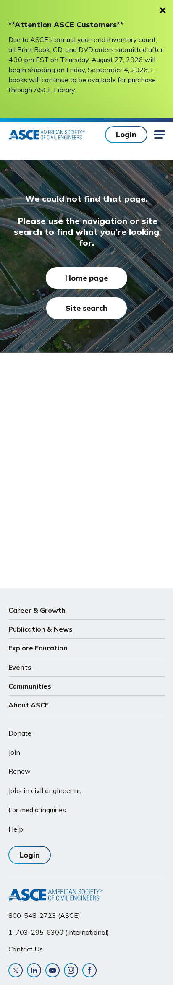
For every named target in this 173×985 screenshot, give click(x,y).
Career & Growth (37, 610)
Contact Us (25, 949)
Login (126, 134)
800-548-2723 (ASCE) (44, 915)
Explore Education (38, 648)
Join (14, 752)
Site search (86, 308)
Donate (19, 733)
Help (15, 829)
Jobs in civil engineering (45, 790)
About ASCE (28, 705)
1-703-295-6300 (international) (58, 932)
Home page (86, 278)
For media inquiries (37, 810)
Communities (29, 686)
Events (19, 667)
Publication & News (40, 629)
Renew (19, 771)
